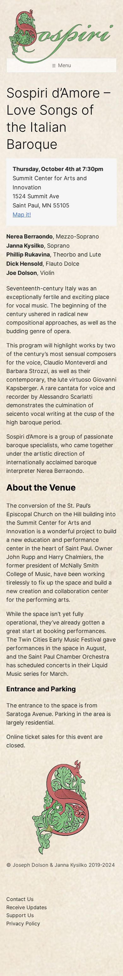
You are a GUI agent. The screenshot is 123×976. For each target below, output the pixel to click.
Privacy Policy (23, 923)
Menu (64, 65)
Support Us (20, 915)
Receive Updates (26, 907)
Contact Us (19, 899)
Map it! (22, 214)
